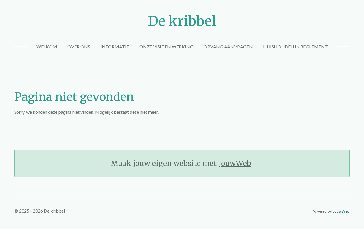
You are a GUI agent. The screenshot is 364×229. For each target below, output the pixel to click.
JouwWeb (235, 163)
